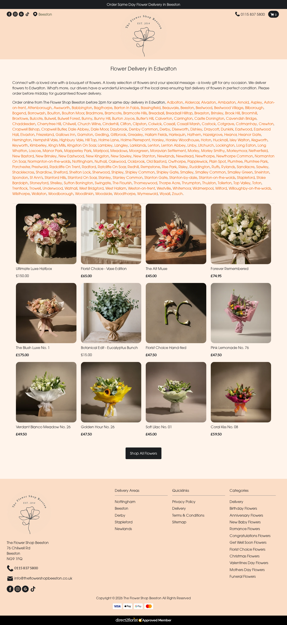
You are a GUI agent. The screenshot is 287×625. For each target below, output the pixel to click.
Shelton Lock (80, 172)
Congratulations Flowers (250, 535)
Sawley (262, 167)
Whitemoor (182, 188)
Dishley (196, 129)
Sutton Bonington (78, 183)
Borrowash (37, 113)
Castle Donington (209, 118)
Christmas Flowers (244, 556)
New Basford (23, 156)
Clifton (125, 124)
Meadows (118, 150)
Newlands (165, 156)
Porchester (21, 167)
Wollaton (39, 193)
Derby (165, 129)
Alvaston (208, 102)
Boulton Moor (73, 113)
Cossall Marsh (188, 124)
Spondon (20, 177)
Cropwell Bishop (25, 129)
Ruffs (216, 167)
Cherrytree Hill (49, 124)
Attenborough (40, 107)
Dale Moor (99, 129)
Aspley (256, 102)
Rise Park (169, 167)
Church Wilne (89, 124)
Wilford (221, 188)
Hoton (206, 140)
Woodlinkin (84, 193)
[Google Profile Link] (21, 14)
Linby (191, 145)
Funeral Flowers (243, 576)
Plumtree (235, 161)
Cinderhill (110, 124)
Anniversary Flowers (246, 515)
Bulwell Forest (69, 118)
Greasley (135, 134)
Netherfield (258, 150)
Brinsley (217, 113)
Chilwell (69, 124)
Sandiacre (245, 167)
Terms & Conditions (188, 515)
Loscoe (35, 150)
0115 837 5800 (253, 14)
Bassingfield (151, 107)
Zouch (177, 193)
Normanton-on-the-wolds (49, 161)
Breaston (201, 113)
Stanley (104, 177)
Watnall (71, 188)
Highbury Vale (71, 140)
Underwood (53, 188)
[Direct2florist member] (143, 620)
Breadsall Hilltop (179, 113)
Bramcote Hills (135, 113)
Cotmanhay (246, 124)
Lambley (105, 145)
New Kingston (97, 156)
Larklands (138, 145)
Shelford (60, 172)
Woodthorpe (124, 193)
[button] (143, 492)
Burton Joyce (123, 118)
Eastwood (243, 129)
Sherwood (101, 172)
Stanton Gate (155, 177)
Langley (121, 145)
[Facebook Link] (9, 14)
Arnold (243, 102)
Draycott (211, 129)
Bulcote (36, 118)
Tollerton (225, 183)
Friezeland (45, 134)
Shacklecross (23, 172)
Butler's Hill (144, 118)
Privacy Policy (184, 501)
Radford (89, 167)
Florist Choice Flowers (247, 549)
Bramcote (113, 113)
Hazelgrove (212, 134)
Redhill (133, 167)
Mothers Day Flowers (247, 569)
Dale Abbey (78, 129)
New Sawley (121, 156)
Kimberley (38, 145)
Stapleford (246, 177)
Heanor (230, 134)
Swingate (103, 183)
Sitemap (179, 522)
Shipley (117, 172)
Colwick (155, 124)
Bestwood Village (228, 107)
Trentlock (20, 188)
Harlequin (177, 134)
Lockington (225, 145)
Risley (183, 167)
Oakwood (117, 161)
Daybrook (118, 129)
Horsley (158, 140)
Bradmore (94, 113)
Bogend (19, 113)
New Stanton (144, 156)
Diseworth (180, 129)
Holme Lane (108, 140)
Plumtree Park (256, 161)
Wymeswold (147, 193)
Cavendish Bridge (241, 118)
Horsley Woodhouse (182, 140)
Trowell (35, 188)
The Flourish (122, 183)
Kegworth (259, 140)
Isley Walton (240, 140)
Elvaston (27, 134)
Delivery (179, 508)
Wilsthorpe (21, 193)
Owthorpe (177, 161)
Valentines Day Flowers (249, 563)
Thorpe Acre (169, 183)
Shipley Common (140, 172)
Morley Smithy (213, 150)
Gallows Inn (65, 134)
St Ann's (36, 177)
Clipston (139, 124)
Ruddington (199, 167)
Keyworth (20, 145)
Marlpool (101, 150)
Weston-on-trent (141, 188)
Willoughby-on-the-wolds (250, 188)
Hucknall (220, 140)
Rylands (228, 167)
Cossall (169, 124)
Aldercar (192, 102)
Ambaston (227, 102)
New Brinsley (46, 156)
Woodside (103, 193)
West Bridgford (91, 188)
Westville (164, 188)
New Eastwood (71, 156)
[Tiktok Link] (27, 14)
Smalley (187, 172)
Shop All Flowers (143, 453)
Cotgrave (225, 124)
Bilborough (254, 107)
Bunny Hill (102, 118)
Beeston (187, 107)
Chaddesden (23, 124)
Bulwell (50, 118)
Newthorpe (205, 156)
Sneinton (261, 172)
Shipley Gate (167, 172)
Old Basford (156, 161)
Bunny (87, 118)
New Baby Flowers (245, 522)
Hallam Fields (156, 134)
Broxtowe (20, 118)
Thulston (209, 183)
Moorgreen (138, 150)
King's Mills (56, 145)
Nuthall (101, 161)
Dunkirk (227, 129)
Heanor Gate (249, 134)
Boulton (53, 113)
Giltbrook (118, 134)
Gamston (85, 134)
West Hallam (115, 188)
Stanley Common (128, 177)
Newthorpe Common (234, 156)
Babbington (82, 107)
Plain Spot (217, 161)
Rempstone (150, 167)
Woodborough (60, 193)
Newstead (185, 156)
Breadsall (156, 113)
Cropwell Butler (53, 129)
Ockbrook (136, 161)
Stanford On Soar (82, 177)
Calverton (163, 118)
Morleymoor (237, 150)
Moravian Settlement (168, 150)
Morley (193, 150)
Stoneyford (39, 183)
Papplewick (197, 161)
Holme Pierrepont (135, 140)
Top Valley (241, 183)
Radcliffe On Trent (65, 167)
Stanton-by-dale (183, 177)
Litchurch (206, 145)
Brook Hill (232, 113)
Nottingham (82, 161)
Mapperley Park (77, 150)
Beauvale (170, 107)
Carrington (183, 118)
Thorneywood (145, 183)
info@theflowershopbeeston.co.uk (43, 578)
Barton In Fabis (126, 107)
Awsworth (62, 107)
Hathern (194, 134)
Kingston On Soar (81, 145)
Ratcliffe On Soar (112, 167)
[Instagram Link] (15, 14)
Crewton (266, 124)
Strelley (56, 183)
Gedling (102, 134)
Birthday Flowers (243, 508)
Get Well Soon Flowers (248, 542)
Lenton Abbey (173, 145)
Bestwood (204, 107)
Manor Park (52, 150)
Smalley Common (210, 172)
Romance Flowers (245, 529)
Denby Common (143, 129)
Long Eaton (246, 145)
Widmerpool (203, 188)
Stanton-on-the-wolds (217, 177)
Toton (256, 183)
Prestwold (40, 167)
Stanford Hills (55, 177)
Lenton (153, 145)
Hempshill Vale (45, 140)
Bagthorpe (103, 107)
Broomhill (249, 113)
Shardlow (44, 172)
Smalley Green (240, 172)
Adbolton (175, 102)
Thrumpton (191, 183)
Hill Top (91, 140)
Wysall (165, 193)
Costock (209, 124)
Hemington (21, 140)
